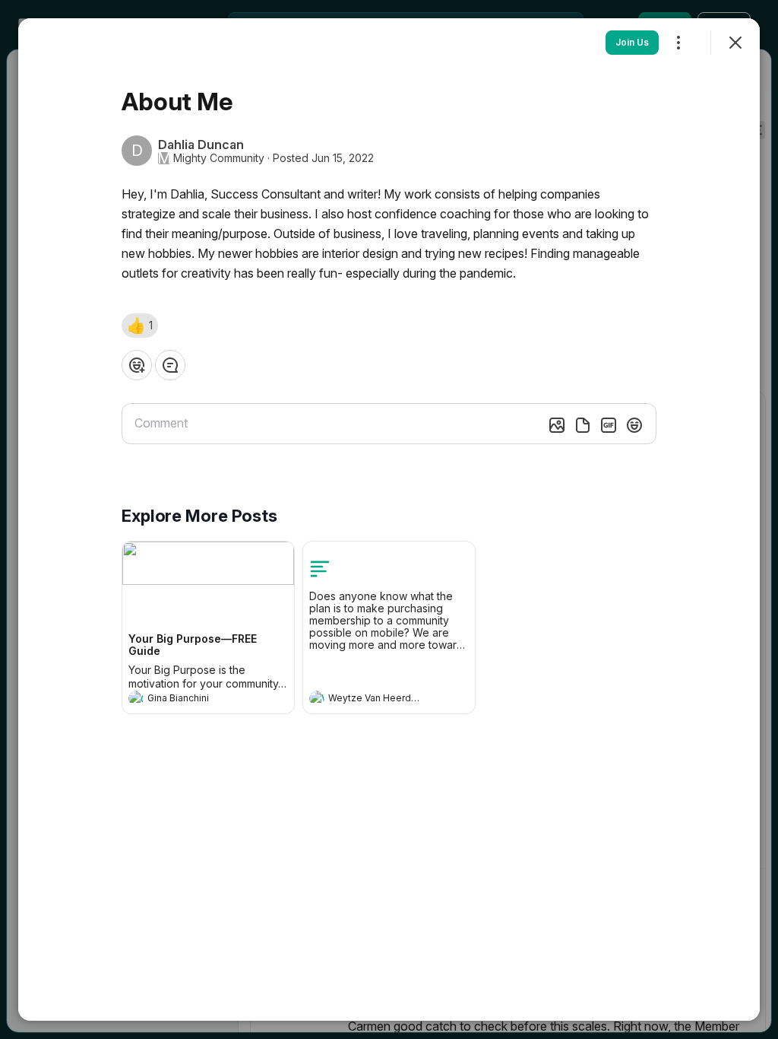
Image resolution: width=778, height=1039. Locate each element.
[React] (136, 365)
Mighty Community (218, 158)
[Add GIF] (608, 425)
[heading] (193, 699)
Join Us (632, 42)
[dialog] (389, 519)
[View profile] (136, 698)
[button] (140, 325)
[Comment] (170, 365)
